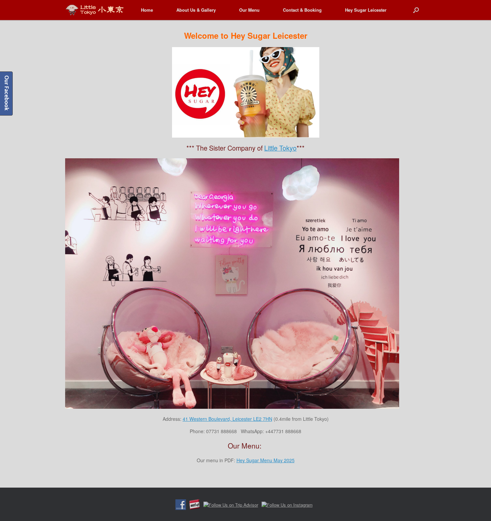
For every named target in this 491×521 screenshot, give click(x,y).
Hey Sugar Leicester (365, 10)
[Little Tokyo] (94, 10)
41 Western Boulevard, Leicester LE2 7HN (227, 418)
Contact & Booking (302, 10)
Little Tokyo (280, 148)
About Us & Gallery (196, 10)
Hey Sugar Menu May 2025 (265, 460)
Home (147, 10)
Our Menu (249, 10)
